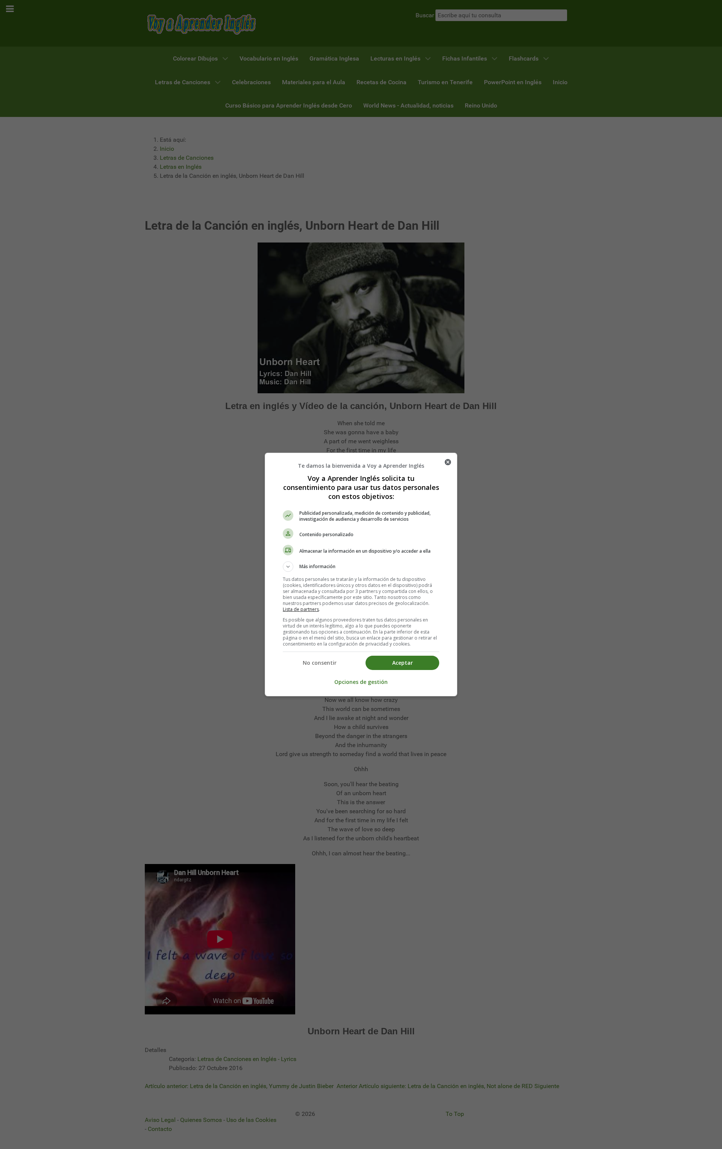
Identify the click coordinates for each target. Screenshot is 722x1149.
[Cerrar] (447, 462)
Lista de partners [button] (301, 609)
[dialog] (361, 574)
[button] (361, 566)
